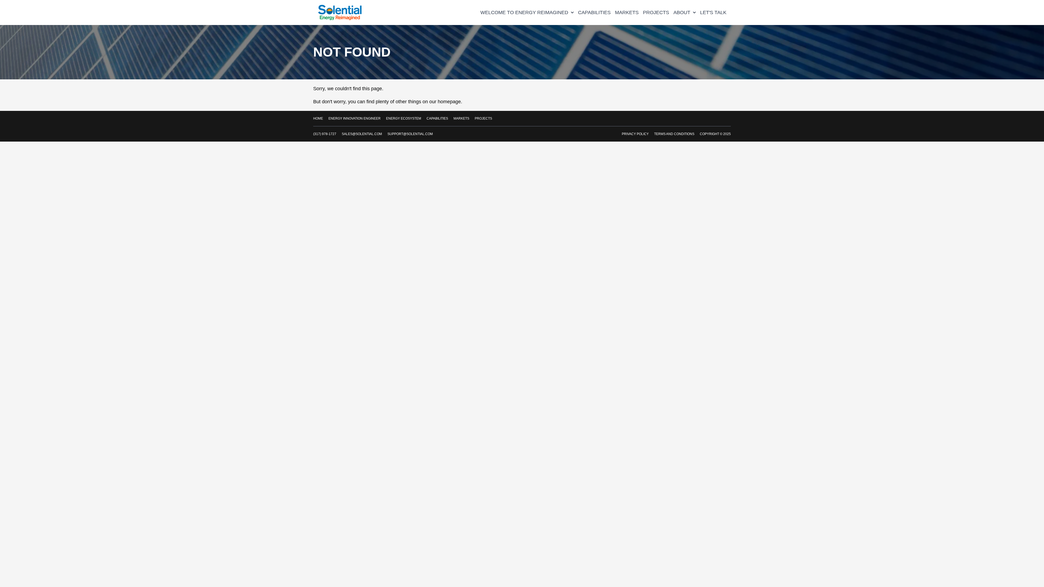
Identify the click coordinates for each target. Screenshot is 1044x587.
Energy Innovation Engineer (354, 118)
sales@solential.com (362, 134)
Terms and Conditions (674, 134)
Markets (627, 12)
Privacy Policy (635, 134)
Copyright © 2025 (715, 134)
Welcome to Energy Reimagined (524, 12)
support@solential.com (410, 134)
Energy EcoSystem (403, 118)
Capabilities (594, 12)
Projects (656, 12)
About (681, 12)
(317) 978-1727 (324, 134)
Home (318, 118)
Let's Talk (713, 12)
